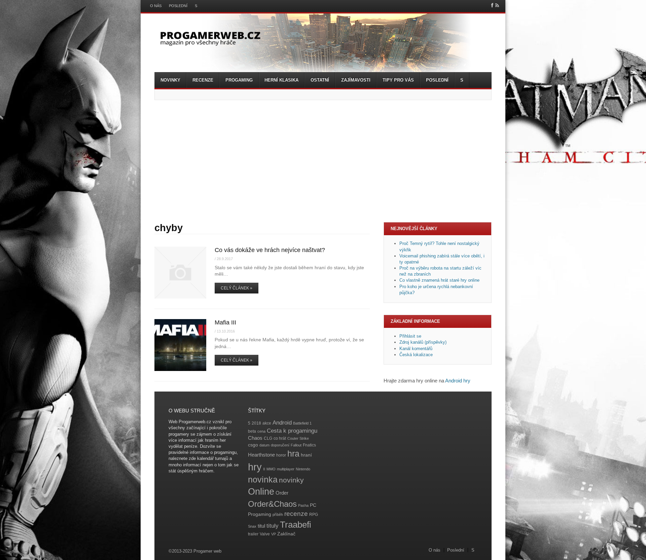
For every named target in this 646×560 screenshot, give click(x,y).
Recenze (202, 80)
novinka (263, 479)
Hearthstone (261, 455)
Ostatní (320, 80)
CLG (268, 438)
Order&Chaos (272, 503)
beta (252, 431)
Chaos (255, 438)
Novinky (170, 80)
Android (282, 422)
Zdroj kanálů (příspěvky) (422, 342)
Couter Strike (298, 438)
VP (273, 534)
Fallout (296, 445)
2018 (256, 423)
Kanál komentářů (415, 348)
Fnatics (309, 445)
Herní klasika (281, 80)
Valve (265, 534)
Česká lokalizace (416, 354)
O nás (156, 6)
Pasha (303, 505)
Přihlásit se (410, 336)
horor (281, 455)
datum (264, 445)
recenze (296, 513)
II (264, 469)
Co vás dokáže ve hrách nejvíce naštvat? (270, 250)
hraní (306, 455)
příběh (278, 514)
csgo (253, 444)
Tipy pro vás (398, 80)
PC (313, 505)
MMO (271, 469)
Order (282, 493)
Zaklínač (286, 533)
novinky (291, 480)
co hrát (280, 438)
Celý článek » (236, 288)
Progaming (239, 80)
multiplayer (285, 469)
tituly (272, 526)
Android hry (457, 380)
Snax (252, 526)
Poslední (178, 6)
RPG (313, 514)
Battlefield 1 (302, 423)
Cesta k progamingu (292, 431)
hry (255, 466)
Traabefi (295, 524)
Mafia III (225, 322)
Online (261, 492)
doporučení (280, 445)
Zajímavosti (355, 80)
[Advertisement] (323, 161)
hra (293, 453)
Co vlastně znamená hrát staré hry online (439, 280)
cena (261, 431)
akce (266, 423)
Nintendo (303, 469)
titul (261, 526)
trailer (253, 534)
